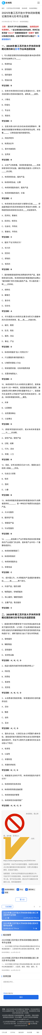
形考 (17, 49)
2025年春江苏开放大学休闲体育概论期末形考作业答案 (20, 941)
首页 (3, 8)
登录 (4, 993)
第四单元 (31, 889)
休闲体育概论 (24, 21)
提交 (21, 997)
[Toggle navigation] (38, 3)
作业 (21, 889)
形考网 (11, 1022)
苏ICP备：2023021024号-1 (19, 1023)
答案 (6, 892)
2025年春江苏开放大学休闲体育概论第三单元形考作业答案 (20, 959)
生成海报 (8, 907)
